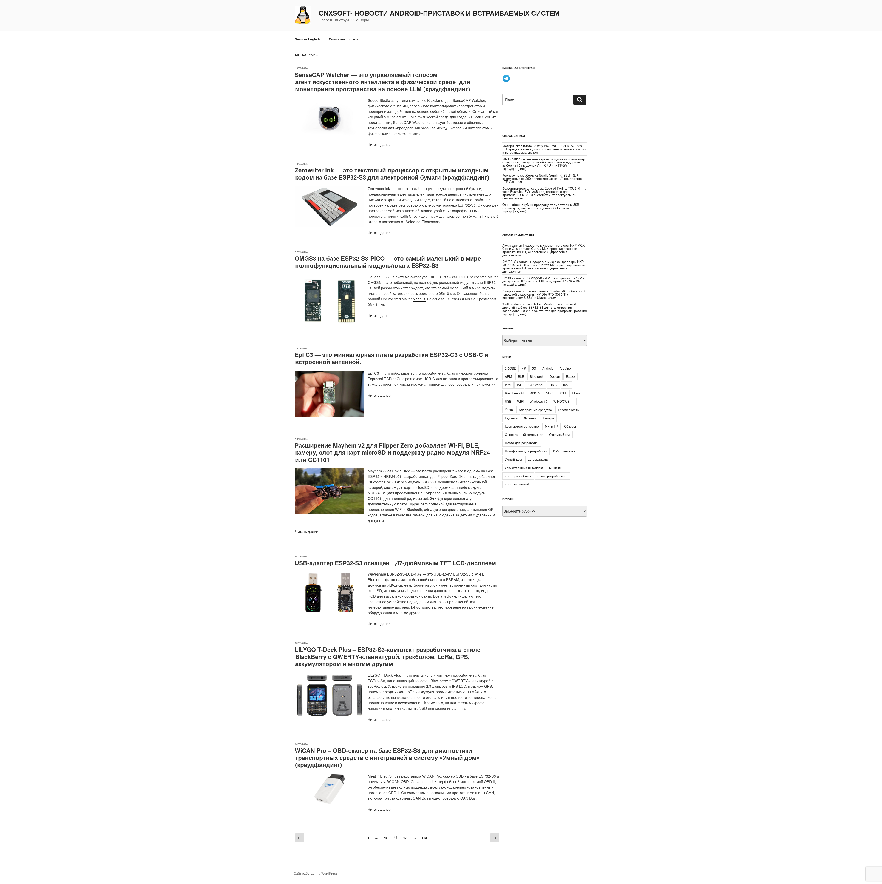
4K (524, 368)
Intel (508, 384)
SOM (562, 393)
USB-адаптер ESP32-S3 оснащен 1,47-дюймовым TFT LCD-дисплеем (395, 563)
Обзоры (570, 426)
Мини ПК (551, 426)
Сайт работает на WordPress (315, 873)
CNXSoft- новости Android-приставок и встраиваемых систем (439, 13)
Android (548, 368)
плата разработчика (552, 475)
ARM (508, 376)
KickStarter (535, 384)
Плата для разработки (521, 442)
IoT (519, 384)
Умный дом (513, 459)
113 (425, 837)
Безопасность (568, 409)
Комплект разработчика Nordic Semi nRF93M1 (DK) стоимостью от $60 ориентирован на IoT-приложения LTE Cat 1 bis (542, 178)
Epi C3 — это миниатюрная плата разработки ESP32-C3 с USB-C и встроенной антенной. (391, 358)
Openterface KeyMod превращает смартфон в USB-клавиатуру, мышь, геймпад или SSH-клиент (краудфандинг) (541, 207)
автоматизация (539, 459)
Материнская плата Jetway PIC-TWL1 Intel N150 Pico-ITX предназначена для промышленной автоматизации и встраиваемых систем (544, 148)
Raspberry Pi (514, 393)
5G (534, 368)
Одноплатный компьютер (524, 434)
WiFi (520, 401)
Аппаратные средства (535, 409)
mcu (566, 384)
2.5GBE (510, 368)
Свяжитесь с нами (344, 39)
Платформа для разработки (526, 451)
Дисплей (530, 418)
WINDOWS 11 (563, 401)
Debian (555, 376)
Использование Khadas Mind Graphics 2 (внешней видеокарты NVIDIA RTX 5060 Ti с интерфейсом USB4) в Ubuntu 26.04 (543, 294)
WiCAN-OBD (398, 781)
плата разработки (518, 475)
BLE (521, 376)
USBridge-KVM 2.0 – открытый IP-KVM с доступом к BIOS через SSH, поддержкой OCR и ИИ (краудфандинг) (543, 281)
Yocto (509, 409)
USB (508, 401)
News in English (307, 39)
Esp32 (570, 376)
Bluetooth (537, 376)
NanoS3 (419, 299)
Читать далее (379, 144)
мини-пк (555, 467)
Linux (553, 384)
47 (406, 837)
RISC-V (535, 393)
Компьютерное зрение (522, 426)
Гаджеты (511, 418)
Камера (548, 418)
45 (387, 837)
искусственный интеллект (524, 467)
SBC (549, 393)
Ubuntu (577, 393)
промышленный (517, 484)
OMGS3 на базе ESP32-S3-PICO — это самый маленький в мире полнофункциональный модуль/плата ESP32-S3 (388, 262)
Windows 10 (538, 401)
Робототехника (564, 451)
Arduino (565, 368)
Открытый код (559, 434)
